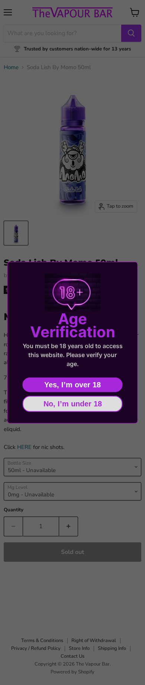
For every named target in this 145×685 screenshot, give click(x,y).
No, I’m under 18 (73, 403)
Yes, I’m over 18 (72, 384)
